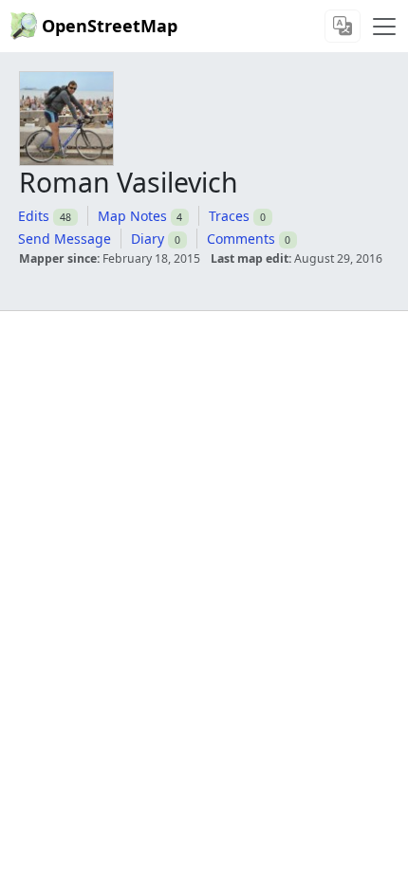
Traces (229, 216)
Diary (147, 239)
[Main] (384, 26)
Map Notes (132, 216)
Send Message (64, 239)
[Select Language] (343, 26)
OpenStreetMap (109, 25)
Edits (33, 216)
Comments (241, 239)
